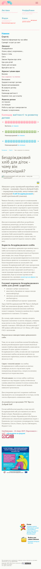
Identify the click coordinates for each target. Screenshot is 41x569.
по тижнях (6, 102)
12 (34, 122)
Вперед (38, 122)
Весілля (5, 74)
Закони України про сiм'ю (11, 59)
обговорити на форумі (16, 433)
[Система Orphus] (26, 563)
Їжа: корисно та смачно (11, 77)
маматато (7, 3)
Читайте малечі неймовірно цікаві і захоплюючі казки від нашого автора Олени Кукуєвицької (33, 530)
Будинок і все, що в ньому (12, 96)
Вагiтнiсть (5, 90)
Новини (5, 33)
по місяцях (6, 104)
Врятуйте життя (8, 67)
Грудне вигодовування (10, 85)
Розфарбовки (7, 48)
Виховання (6, 79)
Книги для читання (9, 65)
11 (32, 122)
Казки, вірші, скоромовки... (12, 51)
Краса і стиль (7, 54)
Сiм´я (3, 56)
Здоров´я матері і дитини (11, 82)
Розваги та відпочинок (10, 110)
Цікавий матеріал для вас (33, 542)
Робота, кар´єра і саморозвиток (14, 107)
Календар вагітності (10, 93)
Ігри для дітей (7, 62)
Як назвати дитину (9, 87)
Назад (2, 122)
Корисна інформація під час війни (15, 40)
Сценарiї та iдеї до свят (11, 42)
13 (37, 122)
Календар (7, 114)
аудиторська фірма (28, 277)
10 (29, 122)
